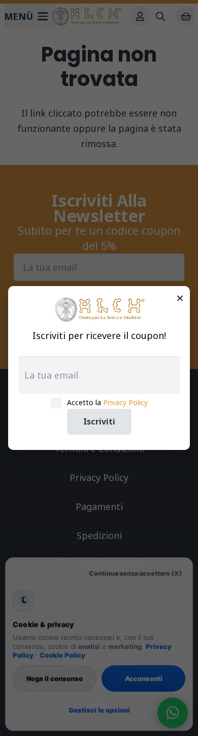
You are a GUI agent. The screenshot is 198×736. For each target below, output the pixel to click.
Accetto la (107, 402)
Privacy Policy (125, 402)
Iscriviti (99, 421)
